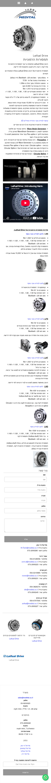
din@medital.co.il (31, 589)
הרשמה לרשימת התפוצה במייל (25, 760)
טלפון (43, 506)
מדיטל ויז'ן (25, 754)
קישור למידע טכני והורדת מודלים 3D (34, 120)
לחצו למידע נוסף (36, 426)
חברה (43, 495)
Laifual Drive (40, 55)
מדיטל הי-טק (25, 745)
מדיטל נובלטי (25, 751)
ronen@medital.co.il (30, 575)
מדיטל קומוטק (25, 748)
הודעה (43, 516)
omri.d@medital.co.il (30, 561)
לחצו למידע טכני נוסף (35, 283)
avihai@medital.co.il (30, 603)
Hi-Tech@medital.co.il (29, 547)
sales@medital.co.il (25, 697)
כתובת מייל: (41, 485)
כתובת (25, 706)
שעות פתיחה (25, 731)
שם (44, 475)
